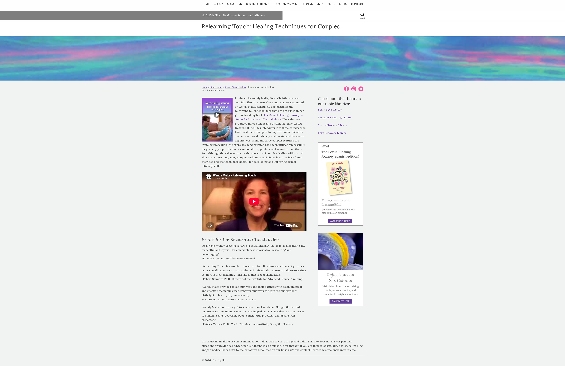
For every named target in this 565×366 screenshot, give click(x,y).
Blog (331, 4)
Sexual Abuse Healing (235, 87)
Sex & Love (234, 4)
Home (206, 4)
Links (343, 4)
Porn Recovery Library (332, 133)
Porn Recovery (312, 4)
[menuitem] (206, 4)
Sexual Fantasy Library (332, 125)
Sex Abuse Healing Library (335, 117)
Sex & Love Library (330, 109)
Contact (357, 4)
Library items (216, 87)
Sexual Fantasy (286, 4)
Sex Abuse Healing (258, 4)
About (218, 4)
